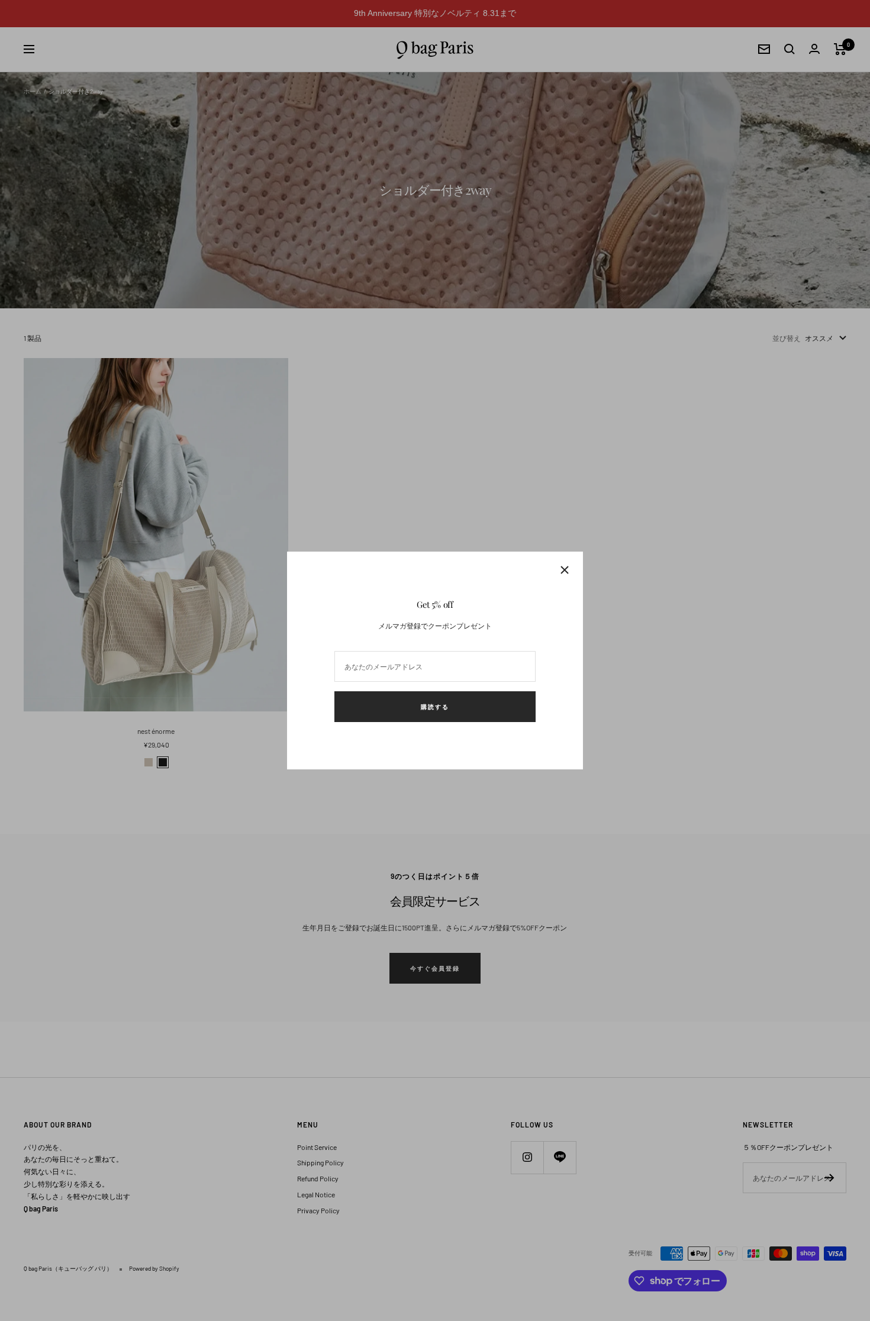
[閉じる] (564, 570)
